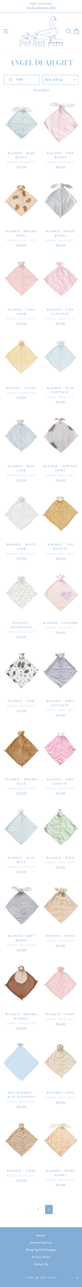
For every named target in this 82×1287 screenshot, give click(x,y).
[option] (41, 6)
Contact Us (41, 1264)
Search (40, 1235)
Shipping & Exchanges (41, 1249)
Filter (19, 79)
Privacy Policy (41, 1257)
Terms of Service (41, 1242)
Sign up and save (41, 1277)
